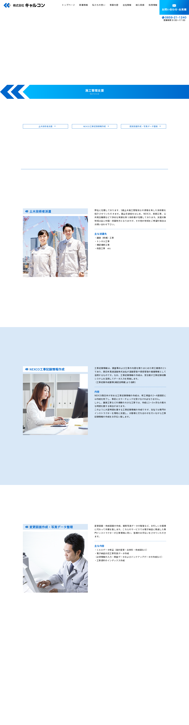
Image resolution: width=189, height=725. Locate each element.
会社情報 (127, 4)
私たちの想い (98, 4)
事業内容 (114, 4)
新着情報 (83, 4)
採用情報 (153, 4)
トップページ (68, 4)
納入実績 (140, 4)
